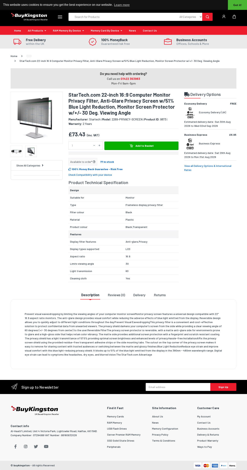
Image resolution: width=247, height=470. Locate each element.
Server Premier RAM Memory (123, 434)
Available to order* (81, 161)
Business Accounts (208, 428)
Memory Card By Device (105, 30)
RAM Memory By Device (67, 30)
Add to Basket (144, 145)
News (132, 30)
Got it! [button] (237, 5)
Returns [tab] (160, 295)
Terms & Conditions (163, 440)
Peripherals (114, 446)
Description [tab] (90, 295)
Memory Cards (115, 416)
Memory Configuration (165, 428)
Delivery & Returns (208, 434)
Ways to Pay (204, 446)
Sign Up (223, 387)
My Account (204, 416)
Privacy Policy (160, 434)
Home (17, 30)
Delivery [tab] (139, 295)
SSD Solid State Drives (120, 440)
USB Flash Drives (117, 428)
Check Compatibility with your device (90, 174)
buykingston (22, 465)
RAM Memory (114, 422)
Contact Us (150, 30)
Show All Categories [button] (28, 165)
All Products (35, 30)
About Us (157, 416)
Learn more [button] (122, 5)
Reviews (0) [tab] (116, 295)
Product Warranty (207, 440)
